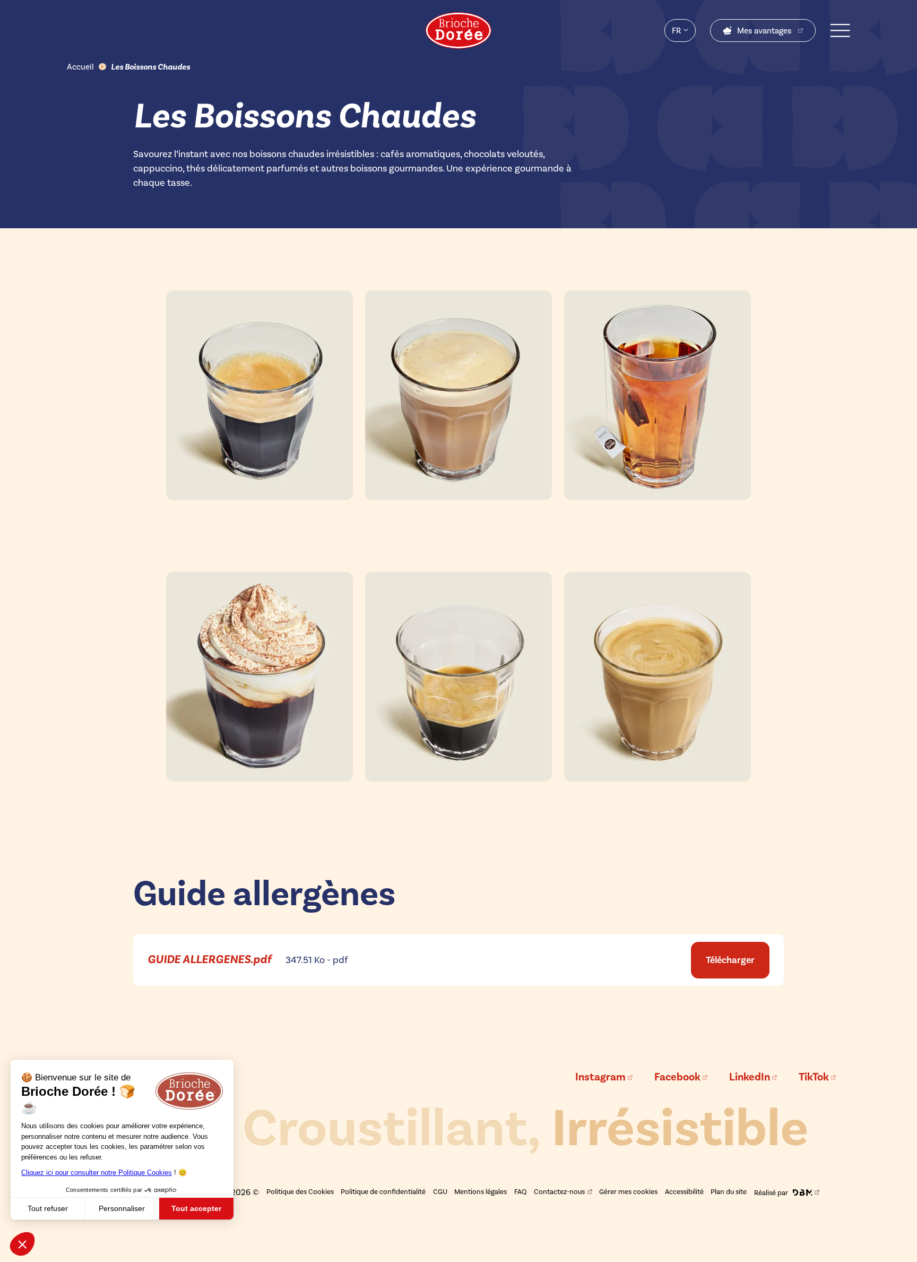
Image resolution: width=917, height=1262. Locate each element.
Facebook (677, 1077)
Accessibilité (684, 1191)
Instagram (600, 1077)
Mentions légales (480, 1191)
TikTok (814, 1077)
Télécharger (730, 960)
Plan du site (729, 1191)
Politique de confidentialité (383, 1191)
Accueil (80, 67)
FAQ (520, 1191)
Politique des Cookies (300, 1191)
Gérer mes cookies (628, 1191)
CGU (440, 1191)
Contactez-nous (559, 1191)
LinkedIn (749, 1077)
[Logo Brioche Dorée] (458, 30)
